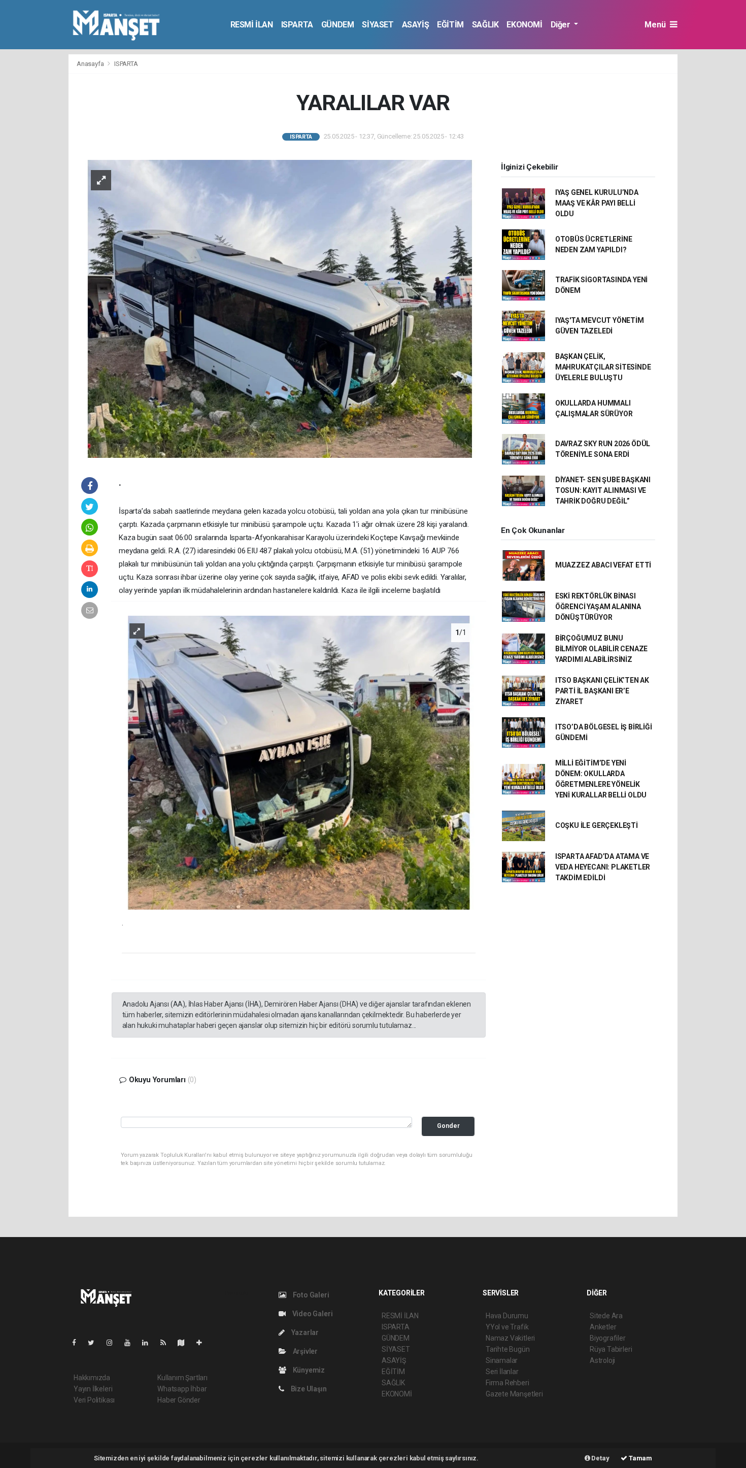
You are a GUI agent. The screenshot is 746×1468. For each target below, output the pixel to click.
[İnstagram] (114, 1343)
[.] (299, 762)
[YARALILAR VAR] (280, 308)
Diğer (561, 24)
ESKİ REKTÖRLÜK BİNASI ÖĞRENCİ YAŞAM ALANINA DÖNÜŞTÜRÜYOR (598, 606)
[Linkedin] (149, 1343)
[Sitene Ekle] (203, 1343)
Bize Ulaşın (308, 1389)
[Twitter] (95, 1343)
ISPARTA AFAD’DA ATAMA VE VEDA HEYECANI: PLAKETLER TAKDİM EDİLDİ (602, 867)
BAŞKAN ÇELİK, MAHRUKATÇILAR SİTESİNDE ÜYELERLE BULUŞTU (603, 367)
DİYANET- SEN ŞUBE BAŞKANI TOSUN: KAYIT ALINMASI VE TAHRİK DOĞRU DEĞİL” (603, 490)
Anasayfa (91, 64)
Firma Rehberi (507, 1383)
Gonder (448, 1125)
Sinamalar (502, 1360)
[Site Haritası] (185, 1343)
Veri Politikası (94, 1400)
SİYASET (377, 24)
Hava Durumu (507, 1316)
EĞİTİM (450, 24)
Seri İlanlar (502, 1371)
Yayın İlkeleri (93, 1389)
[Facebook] (78, 1343)
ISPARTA (297, 24)
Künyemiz (308, 1370)
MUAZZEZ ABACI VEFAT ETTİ (603, 565)
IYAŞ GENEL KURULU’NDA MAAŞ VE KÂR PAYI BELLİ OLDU (596, 203)
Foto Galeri (310, 1295)
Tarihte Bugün (508, 1349)
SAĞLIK (485, 24)
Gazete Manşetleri (514, 1394)
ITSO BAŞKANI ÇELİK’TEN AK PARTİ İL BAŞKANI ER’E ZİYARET (602, 691)
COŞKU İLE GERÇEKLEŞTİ (596, 825)
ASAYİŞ (415, 24)
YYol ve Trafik (507, 1327)
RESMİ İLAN (251, 24)
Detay (599, 1458)
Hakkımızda (92, 1378)
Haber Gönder (178, 1400)
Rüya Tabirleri (611, 1349)
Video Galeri (311, 1314)
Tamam (639, 1458)
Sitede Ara (606, 1316)
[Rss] (167, 1343)
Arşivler (304, 1351)
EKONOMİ (524, 24)
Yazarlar (304, 1332)
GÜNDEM (337, 24)
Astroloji (602, 1360)
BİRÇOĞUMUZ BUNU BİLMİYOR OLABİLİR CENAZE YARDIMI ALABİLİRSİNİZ (601, 648)
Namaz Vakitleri (510, 1338)
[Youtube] (131, 1343)
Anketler (603, 1327)
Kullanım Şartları (182, 1378)
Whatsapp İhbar (182, 1389)
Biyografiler (608, 1338)
